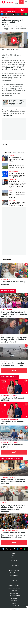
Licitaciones (14, 590)
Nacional (4, 361)
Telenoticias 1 (5, 279)
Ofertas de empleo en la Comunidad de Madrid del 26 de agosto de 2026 (5, 174)
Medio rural (17, 147)
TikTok (14, 14)
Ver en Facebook (3, 549)
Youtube (22, 14)
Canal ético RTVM (14, 593)
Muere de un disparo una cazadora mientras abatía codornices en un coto (5, 166)
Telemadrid (14, 558)
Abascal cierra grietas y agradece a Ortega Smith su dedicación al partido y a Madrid (14, 326)
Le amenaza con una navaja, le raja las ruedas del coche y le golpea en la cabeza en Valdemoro (14, 494)
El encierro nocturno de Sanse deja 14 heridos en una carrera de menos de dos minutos (14, 521)
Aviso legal (14, 600)
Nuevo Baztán (6, 18)
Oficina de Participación (14, 595)
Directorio (14, 580)
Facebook (2, 14)
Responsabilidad (14, 575)
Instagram (10, 14)
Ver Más (14, 370)
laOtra (14, 563)
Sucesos (11, 155)
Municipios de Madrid (7, 147)
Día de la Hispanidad (7, 310)
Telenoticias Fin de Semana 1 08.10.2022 (14, 410)
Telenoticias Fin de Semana (9, 395)
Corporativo (14, 571)
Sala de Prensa (14, 573)
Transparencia (14, 578)
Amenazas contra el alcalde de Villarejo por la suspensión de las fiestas (14, 468)
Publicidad (14, 583)
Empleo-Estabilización (14, 588)
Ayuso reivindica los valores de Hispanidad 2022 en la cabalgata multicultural (14, 300)
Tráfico (11, 190)
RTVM (14, 553)
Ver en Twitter (6, 549)
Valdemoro (12, 200)
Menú (26, 2)
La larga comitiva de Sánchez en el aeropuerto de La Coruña (14, 352)
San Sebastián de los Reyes (9, 530)
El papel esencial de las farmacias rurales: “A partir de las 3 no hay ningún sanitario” (5, 102)
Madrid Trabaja (13, 171)
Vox (2, 335)
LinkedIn (18, 14)
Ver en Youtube (21, 548)
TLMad (10, 6)
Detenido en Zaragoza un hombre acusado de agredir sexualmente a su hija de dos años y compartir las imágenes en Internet (5, 182)
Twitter (6, 14)
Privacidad (14, 598)
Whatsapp (26, 14)
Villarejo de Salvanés (8, 477)
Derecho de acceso (14, 585)
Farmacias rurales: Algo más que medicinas (14, 270)
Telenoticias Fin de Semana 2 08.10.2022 (14, 386)
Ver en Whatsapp (24, 548)
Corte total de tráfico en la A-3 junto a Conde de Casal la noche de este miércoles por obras (5, 193)
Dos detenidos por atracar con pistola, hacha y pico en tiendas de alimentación (5, 202)
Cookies (14, 603)
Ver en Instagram (10, 548)
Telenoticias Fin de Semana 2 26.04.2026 (14, 433)
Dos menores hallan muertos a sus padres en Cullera (5, 158)
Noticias (4, 6)
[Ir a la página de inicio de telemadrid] (7, 2)
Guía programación (14, 565)
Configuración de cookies (14, 605)
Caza (10, 163)
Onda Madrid (18, 6)
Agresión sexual (14, 179)
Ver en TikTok (14, 549)
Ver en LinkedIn (17, 548)
